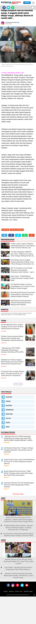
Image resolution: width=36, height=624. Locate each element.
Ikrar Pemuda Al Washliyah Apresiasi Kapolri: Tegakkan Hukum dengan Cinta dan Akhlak (18, 535)
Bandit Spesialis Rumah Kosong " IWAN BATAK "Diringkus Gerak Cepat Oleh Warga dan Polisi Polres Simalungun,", (18, 473)
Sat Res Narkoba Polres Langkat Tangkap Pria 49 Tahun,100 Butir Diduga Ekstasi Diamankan (12, 327)
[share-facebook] (11, 235)
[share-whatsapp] (25, 235)
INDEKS (6, 591)
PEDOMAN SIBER (28, 591)
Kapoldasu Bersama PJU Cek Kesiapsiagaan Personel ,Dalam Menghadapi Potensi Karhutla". (19, 485)
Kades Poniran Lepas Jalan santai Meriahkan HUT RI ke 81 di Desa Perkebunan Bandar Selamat (19, 462)
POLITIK (8, 418)
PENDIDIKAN (9, 410)
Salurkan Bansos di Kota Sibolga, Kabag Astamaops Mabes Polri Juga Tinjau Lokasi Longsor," (18, 561)
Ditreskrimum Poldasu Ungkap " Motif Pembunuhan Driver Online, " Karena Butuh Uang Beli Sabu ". (12, 362)
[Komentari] (32, 235)
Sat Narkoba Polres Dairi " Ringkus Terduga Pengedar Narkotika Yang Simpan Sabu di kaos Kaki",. (18, 450)
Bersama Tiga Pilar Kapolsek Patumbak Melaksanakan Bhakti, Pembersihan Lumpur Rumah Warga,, (18, 576)
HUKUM (8, 401)
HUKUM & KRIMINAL (17, 229)
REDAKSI (11, 591)
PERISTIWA (9, 414)
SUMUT (8, 422)
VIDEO (8, 427)
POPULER (27, 2)
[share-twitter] (18, 235)
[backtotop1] (34, 594)
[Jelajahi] (33, 3)
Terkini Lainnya (18, 384)
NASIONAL (9, 405)
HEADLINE (5, 229)
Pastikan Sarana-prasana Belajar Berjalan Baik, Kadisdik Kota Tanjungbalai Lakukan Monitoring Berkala (12, 338)
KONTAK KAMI (18, 591)
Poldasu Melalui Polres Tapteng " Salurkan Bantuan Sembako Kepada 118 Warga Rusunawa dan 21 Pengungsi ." (18, 527)
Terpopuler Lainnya (18, 494)
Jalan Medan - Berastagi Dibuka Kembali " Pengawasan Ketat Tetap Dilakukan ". (18, 568)
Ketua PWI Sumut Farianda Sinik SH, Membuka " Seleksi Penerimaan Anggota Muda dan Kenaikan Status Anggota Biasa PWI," (18, 520)
